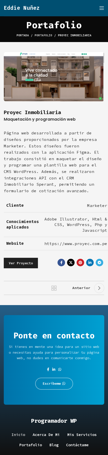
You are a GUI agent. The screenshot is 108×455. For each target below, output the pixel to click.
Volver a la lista (54, 288)
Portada (23, 35)
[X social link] (71, 262)
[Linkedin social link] (90, 262)
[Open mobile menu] (102, 8)
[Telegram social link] (99, 262)
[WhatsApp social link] (60, 369)
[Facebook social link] (61, 262)
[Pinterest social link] (80, 262)
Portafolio (43, 35)
